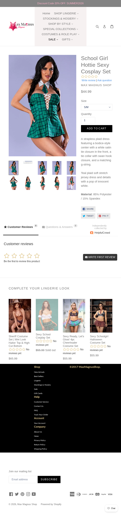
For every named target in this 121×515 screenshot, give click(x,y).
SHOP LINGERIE (67, 13)
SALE (54, 39)
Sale (35, 389)
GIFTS (68, 39)
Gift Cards (38, 393)
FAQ (36, 410)
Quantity (86, 114)
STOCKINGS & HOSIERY (61, 18)
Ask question (104, 80)
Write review (88, 80)
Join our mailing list (20, 471)
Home (46, 13)
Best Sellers (38, 376)
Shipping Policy (40, 449)
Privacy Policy (40, 440)
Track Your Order (41, 415)
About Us (38, 432)
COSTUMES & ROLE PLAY (61, 34)
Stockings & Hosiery (42, 385)
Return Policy (39, 445)
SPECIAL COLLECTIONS (61, 29)
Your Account (39, 423)
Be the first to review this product (22, 261)
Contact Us (38, 406)
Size (83, 101)
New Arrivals (39, 372)
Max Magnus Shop (27, 504)
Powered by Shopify (51, 504)
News (36, 436)
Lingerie (37, 381)
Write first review (101, 257)
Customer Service (41, 402)
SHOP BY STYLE (61, 23)
